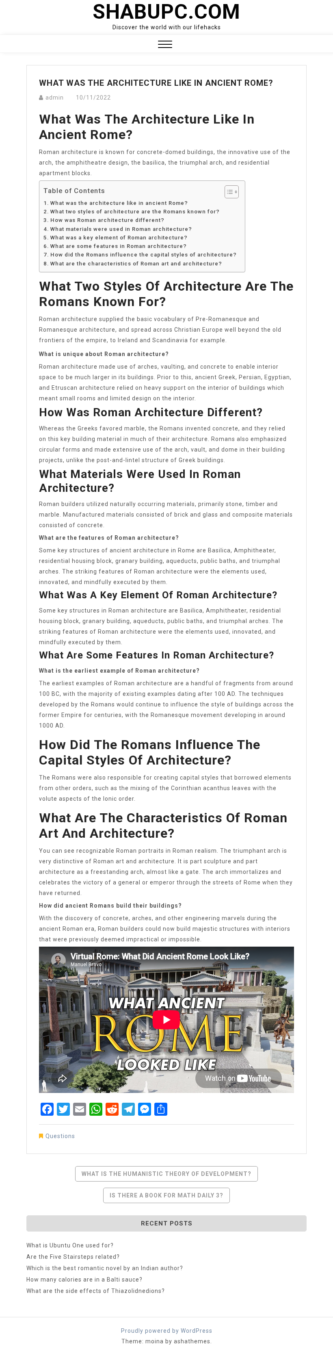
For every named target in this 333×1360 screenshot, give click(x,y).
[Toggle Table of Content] (227, 192)
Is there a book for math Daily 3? (166, 1195)
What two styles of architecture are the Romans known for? (135, 212)
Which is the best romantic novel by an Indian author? (104, 1268)
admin (54, 97)
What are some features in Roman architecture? (118, 246)
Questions (60, 1136)
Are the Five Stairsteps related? (73, 1257)
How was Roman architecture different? (107, 220)
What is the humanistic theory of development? (166, 1174)
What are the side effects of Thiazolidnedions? (95, 1291)
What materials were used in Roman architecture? (121, 229)
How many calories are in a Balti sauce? (84, 1279)
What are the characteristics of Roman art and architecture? (136, 264)
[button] (165, 45)
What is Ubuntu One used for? (70, 1245)
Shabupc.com (166, 12)
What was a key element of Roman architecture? (119, 238)
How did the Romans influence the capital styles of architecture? (143, 255)
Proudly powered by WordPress (166, 1330)
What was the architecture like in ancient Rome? (119, 203)
